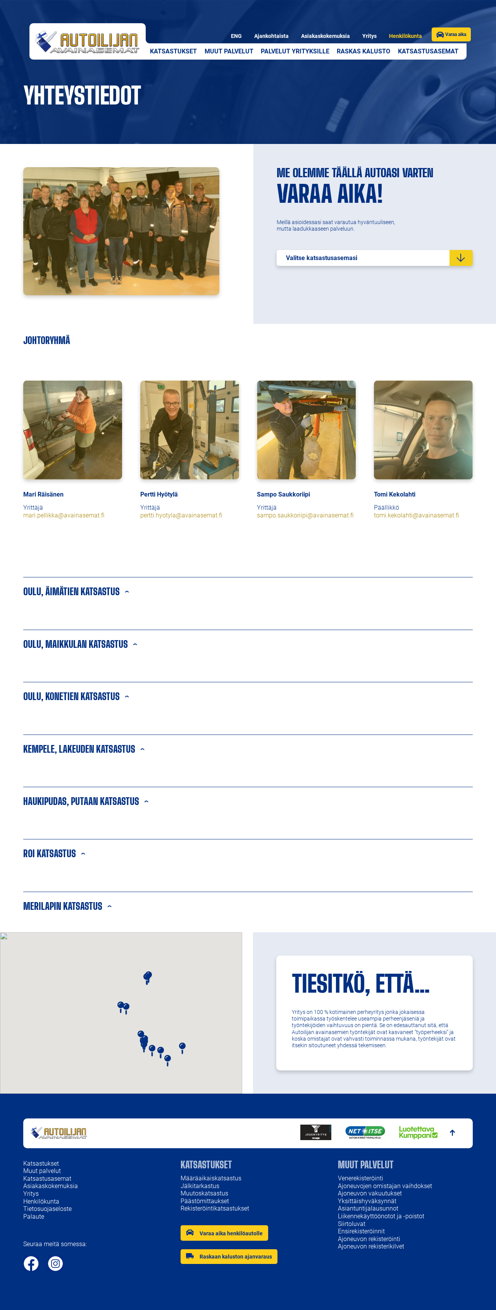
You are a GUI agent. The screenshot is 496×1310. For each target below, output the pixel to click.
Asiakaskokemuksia (325, 36)
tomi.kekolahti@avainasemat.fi (416, 515)
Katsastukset (173, 51)
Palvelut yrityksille (295, 51)
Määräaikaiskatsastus (211, 1178)
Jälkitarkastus (200, 1186)
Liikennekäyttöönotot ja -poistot (381, 1216)
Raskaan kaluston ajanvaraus (236, 1256)
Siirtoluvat (351, 1224)
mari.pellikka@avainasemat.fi (64, 515)
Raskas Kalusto (363, 51)
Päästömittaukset (205, 1201)
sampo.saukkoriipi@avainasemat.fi (305, 515)
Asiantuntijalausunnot (368, 1208)
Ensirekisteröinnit (361, 1231)
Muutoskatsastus (204, 1193)
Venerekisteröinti (360, 1178)
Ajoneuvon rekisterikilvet (371, 1246)
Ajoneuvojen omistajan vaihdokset (385, 1186)
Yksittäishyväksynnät (367, 1201)
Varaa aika (455, 34)
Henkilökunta (405, 36)
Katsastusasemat (428, 51)
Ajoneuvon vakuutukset (370, 1193)
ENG (236, 36)
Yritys (369, 36)
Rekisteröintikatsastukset (215, 1208)
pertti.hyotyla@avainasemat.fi (181, 515)
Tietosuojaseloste (47, 1208)
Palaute (33, 1216)
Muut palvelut (229, 51)
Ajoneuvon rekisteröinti (370, 1239)
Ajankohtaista (271, 36)
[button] (182, 1048)
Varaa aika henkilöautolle (231, 1233)
